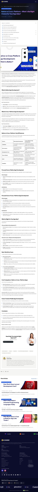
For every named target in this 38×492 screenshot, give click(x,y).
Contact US (31, 465)
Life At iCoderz (30, 462)
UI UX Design (3, 466)
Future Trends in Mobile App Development (9, 39)
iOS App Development (20, 95)
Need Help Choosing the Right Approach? (9, 43)
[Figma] (20, 475)
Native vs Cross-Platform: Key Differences (9, 28)
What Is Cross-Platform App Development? (9, 27)
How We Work (30, 461)
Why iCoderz (30, 460)
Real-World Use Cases (6, 36)
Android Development (5, 97)
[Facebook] (8, 371)
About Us (21, 461)
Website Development (4, 465)
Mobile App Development (5, 462)
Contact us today (19, 329)
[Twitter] (4, 475)
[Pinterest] (11, 475)
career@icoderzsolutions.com (25, 456)
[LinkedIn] (6, 371)
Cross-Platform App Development (20, 129)
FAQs (20, 462)
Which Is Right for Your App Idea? (7, 34)
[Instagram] (7, 475)
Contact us (8, 341)
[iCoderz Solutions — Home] (5, 2)
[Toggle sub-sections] (35, 30)
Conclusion (4, 41)
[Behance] (15, 475)
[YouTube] (18, 475)
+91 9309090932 (5, 454)
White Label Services (4, 460)
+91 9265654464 (23, 454)
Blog (2, 6)
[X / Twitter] (4, 371)
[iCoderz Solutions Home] (6, 440)
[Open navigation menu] (36, 1)
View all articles (33, 378)
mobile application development (11, 86)
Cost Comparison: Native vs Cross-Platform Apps (10, 37)
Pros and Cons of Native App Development (9, 30)
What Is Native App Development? (8, 25)
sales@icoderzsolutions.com (7, 456)
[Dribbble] (13, 475)
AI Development (3, 461)
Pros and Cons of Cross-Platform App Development (10, 32)
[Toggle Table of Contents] (35, 23)
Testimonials (21, 460)
